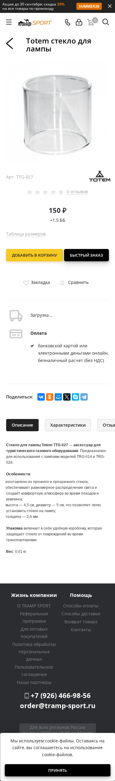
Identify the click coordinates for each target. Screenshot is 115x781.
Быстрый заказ (86, 255)
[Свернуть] (110, 6)
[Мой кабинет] (79, 22)
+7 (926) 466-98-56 (61, 695)
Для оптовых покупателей (34, 632)
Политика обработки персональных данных (34, 651)
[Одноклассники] (49, 397)
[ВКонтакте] (41, 397)
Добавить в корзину (34, 255)
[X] (67, 397)
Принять (57, 770)
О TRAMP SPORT (34, 606)
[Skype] (75, 397)
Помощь (81, 595)
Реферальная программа (34, 617)
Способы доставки (81, 614)
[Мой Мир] (58, 397)
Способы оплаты (80, 606)
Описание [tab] (22, 425)
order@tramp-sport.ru (57, 705)
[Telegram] (84, 397)
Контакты (81, 629)
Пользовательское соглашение (34, 670)
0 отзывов (77, 191)
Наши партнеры (34, 682)
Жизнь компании (34, 595)
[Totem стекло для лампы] (57, 113)
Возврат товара (81, 621)
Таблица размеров (26, 234)
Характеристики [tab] (68, 425)
